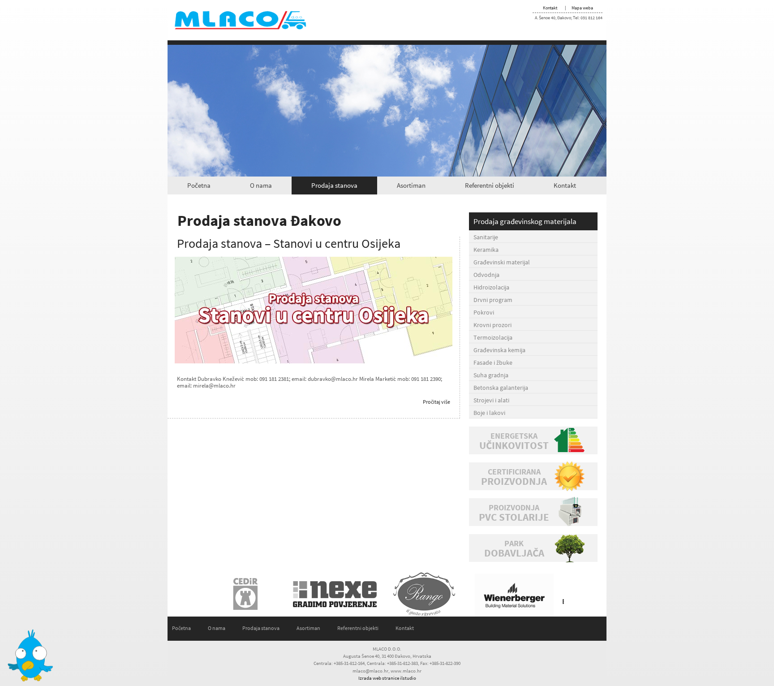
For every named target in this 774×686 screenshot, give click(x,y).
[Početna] (248, 19)
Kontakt (550, 8)
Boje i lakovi (489, 413)
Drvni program (492, 300)
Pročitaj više (436, 401)
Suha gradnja (490, 375)
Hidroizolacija (491, 287)
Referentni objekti (489, 185)
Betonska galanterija (500, 388)
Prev (219, 594)
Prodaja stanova (334, 185)
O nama (261, 185)
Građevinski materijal (501, 262)
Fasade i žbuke (492, 362)
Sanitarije (485, 237)
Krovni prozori (492, 325)
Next (554, 594)
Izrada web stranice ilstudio (387, 678)
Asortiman (411, 185)
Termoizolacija (492, 337)
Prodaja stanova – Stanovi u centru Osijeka (288, 243)
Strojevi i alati (491, 400)
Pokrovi (483, 312)
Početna (199, 185)
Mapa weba (582, 8)
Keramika (486, 250)
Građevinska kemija (499, 350)
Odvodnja (486, 275)
